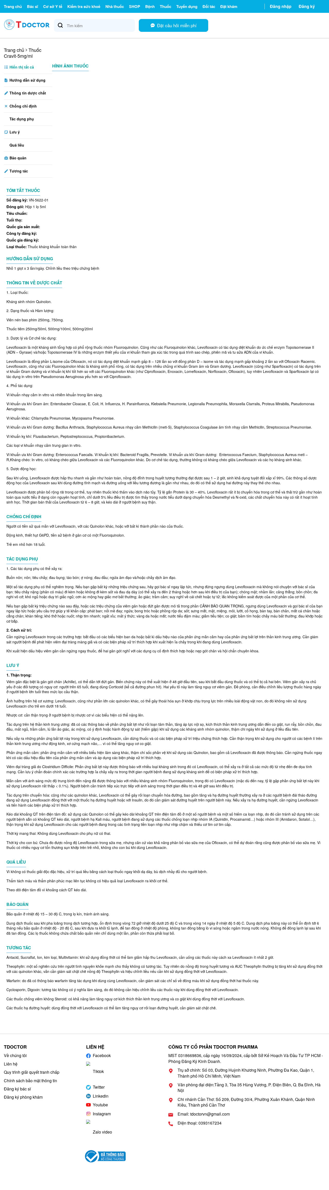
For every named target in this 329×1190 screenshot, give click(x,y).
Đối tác (209, 6)
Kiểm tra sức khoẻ (83, 6)
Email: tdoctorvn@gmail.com (204, 1114)
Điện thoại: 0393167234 (200, 1123)
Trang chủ (13, 6)
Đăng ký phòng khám (23, 1097)
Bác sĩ (32, 6)
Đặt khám (228, 6)
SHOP (134, 6)
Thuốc (165, 6)
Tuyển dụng (186, 6)
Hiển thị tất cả (21, 67)
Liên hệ (10, 1064)
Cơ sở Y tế (52, 6)
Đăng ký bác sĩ (17, 1089)
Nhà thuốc (114, 6)
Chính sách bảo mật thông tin (30, 1080)
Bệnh (150, 6)
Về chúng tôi (15, 1055)
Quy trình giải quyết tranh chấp (31, 1072)
